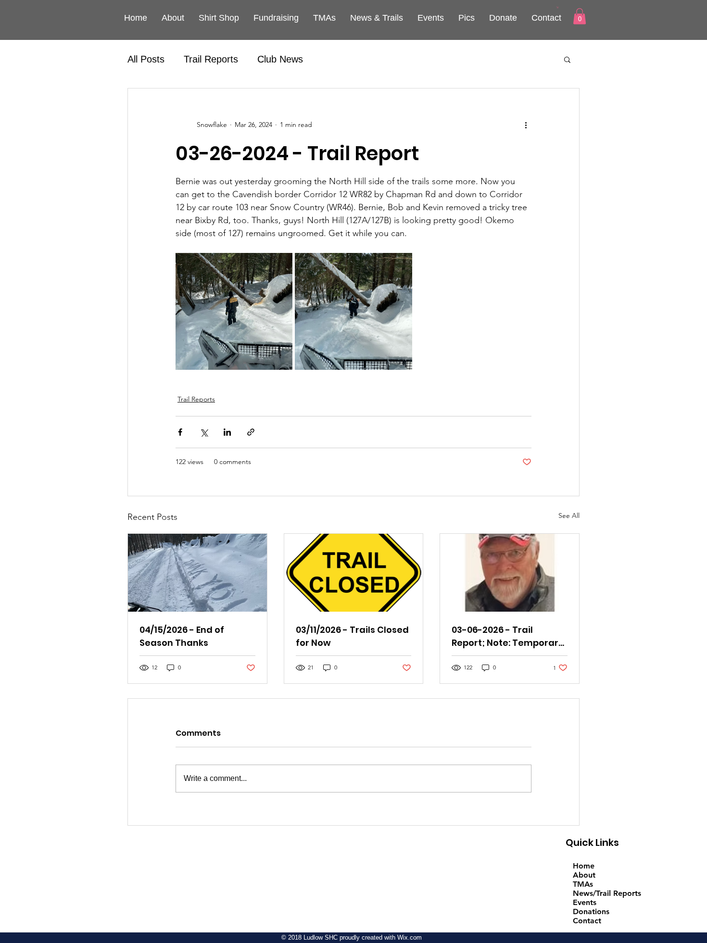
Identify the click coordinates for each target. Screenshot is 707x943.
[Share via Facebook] (180, 432)
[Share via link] (250, 432)
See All (569, 515)
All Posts (145, 59)
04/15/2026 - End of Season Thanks (181, 636)
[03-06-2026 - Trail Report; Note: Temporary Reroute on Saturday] (509, 573)
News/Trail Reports (607, 893)
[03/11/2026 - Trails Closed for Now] (353, 573)
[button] (557, 7)
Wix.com (409, 937)
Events (584, 902)
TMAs (583, 884)
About (584, 875)
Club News (280, 59)
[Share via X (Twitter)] (203, 432)
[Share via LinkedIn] (227, 432)
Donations (591, 911)
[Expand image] (234, 311)
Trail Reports (211, 59)
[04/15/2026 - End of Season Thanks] (197, 573)
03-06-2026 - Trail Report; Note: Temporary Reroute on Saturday (508, 636)
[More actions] (525, 125)
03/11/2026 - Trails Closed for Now (352, 636)
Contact (587, 920)
